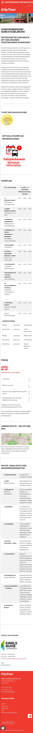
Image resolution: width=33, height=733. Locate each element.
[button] (2, 18)
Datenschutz (5, 708)
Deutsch (29, 5)
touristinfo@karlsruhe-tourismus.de (16, 658)
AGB (2, 710)
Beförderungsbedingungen (9, 712)
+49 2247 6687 (7, 687)
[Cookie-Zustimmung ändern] (3, 728)
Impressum (4, 706)
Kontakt (3, 704)
